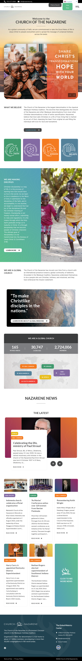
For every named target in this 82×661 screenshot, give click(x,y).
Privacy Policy (18, 659)
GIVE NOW (45, 76)
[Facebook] (5, 648)
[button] (76, 6)
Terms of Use (8, 659)
